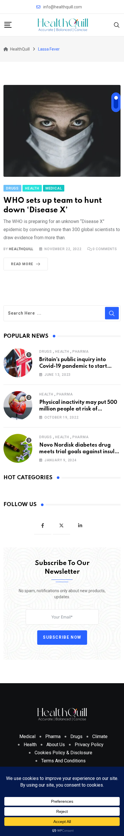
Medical (27, 736)
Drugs (45, 352)
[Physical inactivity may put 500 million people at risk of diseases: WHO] (17, 405)
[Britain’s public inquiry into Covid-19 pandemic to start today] (17, 362)
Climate (100, 736)
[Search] (117, 25)
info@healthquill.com (62, 7)
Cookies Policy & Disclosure (63, 752)
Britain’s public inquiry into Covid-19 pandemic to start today (73, 366)
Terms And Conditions (63, 760)
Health (62, 352)
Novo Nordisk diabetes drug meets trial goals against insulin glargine (79, 452)
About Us (55, 744)
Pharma (80, 352)
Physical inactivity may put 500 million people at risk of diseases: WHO (78, 409)
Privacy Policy (89, 744)
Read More (22, 264)
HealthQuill (21, 249)
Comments (105, 249)
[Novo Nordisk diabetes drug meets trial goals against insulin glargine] (17, 448)
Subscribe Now (62, 637)
